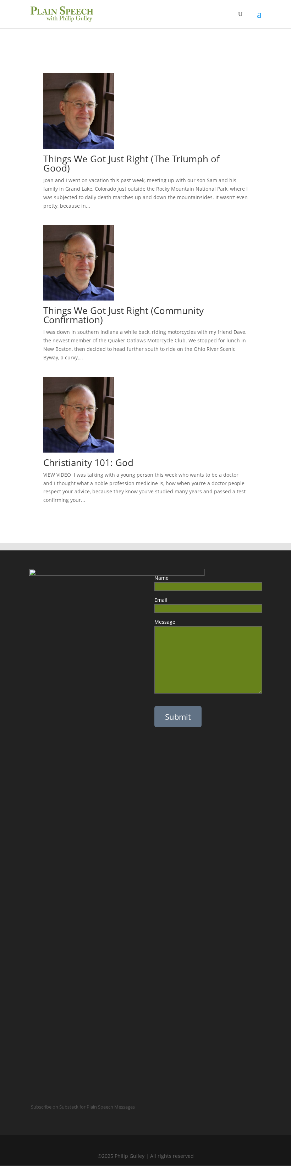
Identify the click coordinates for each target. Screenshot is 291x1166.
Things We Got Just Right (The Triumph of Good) (131, 163)
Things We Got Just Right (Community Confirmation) (123, 315)
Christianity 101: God (89, 462)
